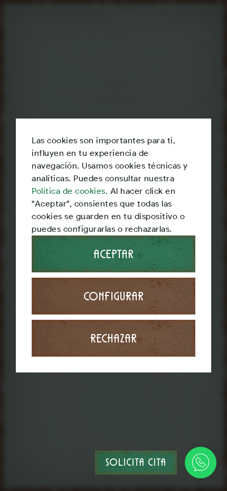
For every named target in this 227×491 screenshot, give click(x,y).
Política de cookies (69, 191)
